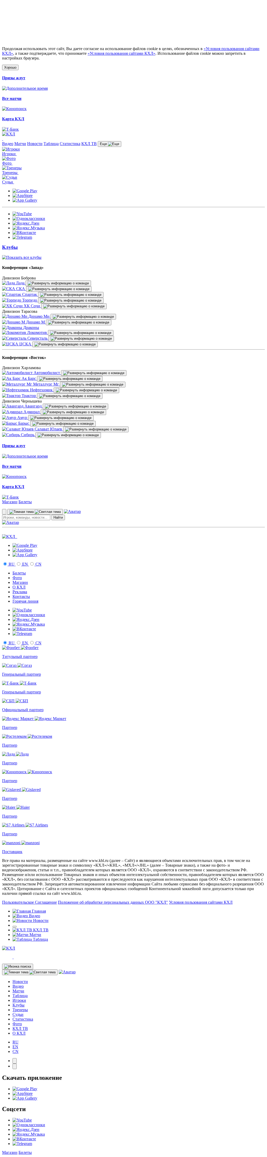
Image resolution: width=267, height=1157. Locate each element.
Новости (35, 143)
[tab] (15, 1061)
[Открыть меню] (15, 926)
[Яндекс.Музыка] (29, 228)
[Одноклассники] (29, 218)
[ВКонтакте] (24, 232)
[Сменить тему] (35, 512)
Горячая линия (25, 601)
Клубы (19, 1005)
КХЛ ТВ (89, 143)
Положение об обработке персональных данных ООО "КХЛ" (113, 902)
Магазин (9, 502)
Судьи (18, 1014)
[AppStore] (23, 195)
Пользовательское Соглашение (29, 902)
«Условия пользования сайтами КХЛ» (121, 53)
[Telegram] (22, 237)
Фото (17, 577)
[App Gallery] (25, 200)
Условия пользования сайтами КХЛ (201, 902)
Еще (104, 144)
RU (12, 564)
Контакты (21, 596)
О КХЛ (19, 587)
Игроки (19, 1000)
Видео (7, 143)
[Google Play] (25, 191)
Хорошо (10, 67)
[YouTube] (22, 214)
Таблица (51, 143)
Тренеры (20, 1010)
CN (37, 564)
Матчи (20, 143)
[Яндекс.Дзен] (26, 223)
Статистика (70, 143)
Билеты (25, 502)
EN (25, 564)
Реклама (20, 592)
